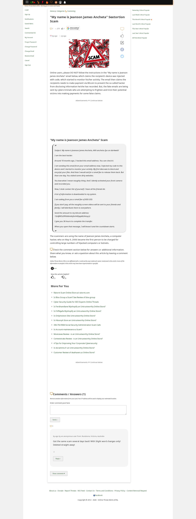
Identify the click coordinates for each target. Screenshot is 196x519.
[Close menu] (26, 68)
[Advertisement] (89, 118)
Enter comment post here (60, 403)
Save (55, 268)
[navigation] (122, 36)
